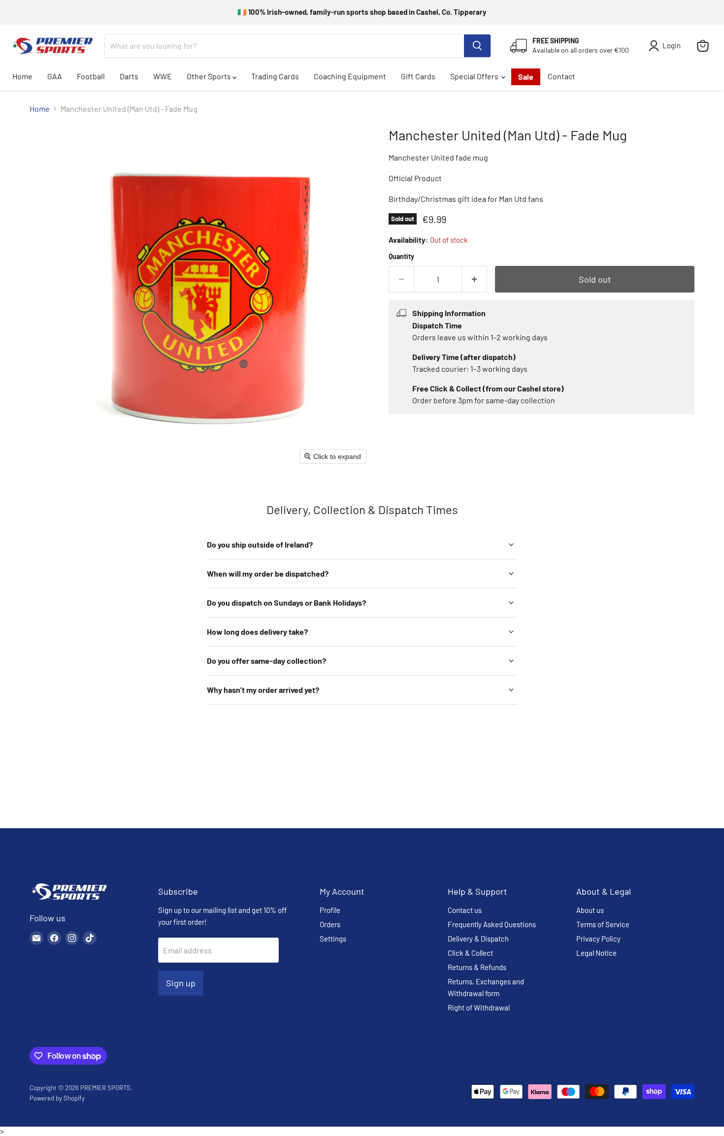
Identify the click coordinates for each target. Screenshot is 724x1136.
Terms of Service (602, 924)
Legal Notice (596, 952)
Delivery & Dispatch (478, 938)
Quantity (401, 256)
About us (590, 910)
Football (91, 76)
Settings (333, 938)
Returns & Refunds (477, 967)
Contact (561, 76)
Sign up (181, 982)
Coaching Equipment (350, 76)
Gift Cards (418, 76)
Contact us (465, 910)
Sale (525, 76)
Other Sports (209, 76)
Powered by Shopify (57, 1098)
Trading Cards (275, 76)
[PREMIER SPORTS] (69, 900)
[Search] (477, 45)
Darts (129, 76)
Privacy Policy (598, 938)
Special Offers (475, 76)
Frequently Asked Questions (492, 924)
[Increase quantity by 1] (474, 279)
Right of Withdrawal (479, 1007)
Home (22, 76)
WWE (162, 76)
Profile (330, 910)
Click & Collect (470, 952)
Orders (330, 924)
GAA (54, 76)
